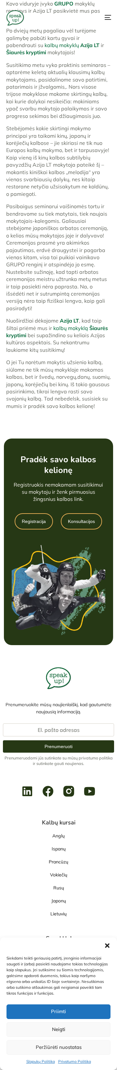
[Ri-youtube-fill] (89, 791)
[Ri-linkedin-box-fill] (27, 791)
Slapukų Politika (40, 1061)
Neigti (58, 1029)
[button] (107, 945)
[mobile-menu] (102, 17)
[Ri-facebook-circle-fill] (48, 791)
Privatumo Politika (74, 1061)
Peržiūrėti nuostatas (59, 1047)
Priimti (58, 1011)
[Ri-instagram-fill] (68, 791)
